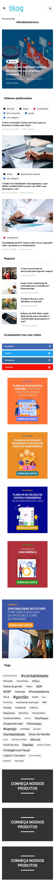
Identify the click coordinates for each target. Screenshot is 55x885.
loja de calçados (35, 755)
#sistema (28, 718)
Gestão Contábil (43, 745)
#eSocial (20, 691)
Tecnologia (19, 761)
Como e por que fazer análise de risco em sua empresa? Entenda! (26, 70)
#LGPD (35, 697)
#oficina (34, 707)
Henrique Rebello (16, 79)
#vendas (24, 729)
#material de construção (27, 702)
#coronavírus (22, 681)
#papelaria (9, 713)
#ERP (7, 692)
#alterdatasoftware (10, 676)
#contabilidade (34, 676)
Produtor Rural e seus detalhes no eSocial (32, 300)
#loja (44, 697)
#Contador (8, 681)
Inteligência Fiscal (16, 750)
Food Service (11, 744)
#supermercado (13, 723)
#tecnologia (34, 723)
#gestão (20, 697)
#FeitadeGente (39, 691)
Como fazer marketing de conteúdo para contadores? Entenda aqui (35, 286)
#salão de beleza (12, 718)
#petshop (23, 713)
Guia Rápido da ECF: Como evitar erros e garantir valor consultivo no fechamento (27, 244)
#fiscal (6, 697)
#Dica (35, 681)
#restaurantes (38, 713)
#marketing (7, 702)
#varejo (9, 729)
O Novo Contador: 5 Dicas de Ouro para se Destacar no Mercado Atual (24, 124)
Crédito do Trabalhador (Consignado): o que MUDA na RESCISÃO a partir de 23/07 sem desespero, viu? (25, 186)
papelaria (7, 761)
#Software (41, 718)
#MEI (44, 702)
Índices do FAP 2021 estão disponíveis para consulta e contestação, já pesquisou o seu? (35, 317)
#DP (39, 686)
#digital (29, 686)
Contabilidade (14, 734)
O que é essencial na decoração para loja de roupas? (37, 270)
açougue (37, 729)
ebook (5, 740)
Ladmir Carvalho (14, 755)
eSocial (35, 739)
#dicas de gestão (12, 686)
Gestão (27, 745)
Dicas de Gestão (39, 734)
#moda (7, 707)
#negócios (20, 707)
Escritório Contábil (19, 740)
